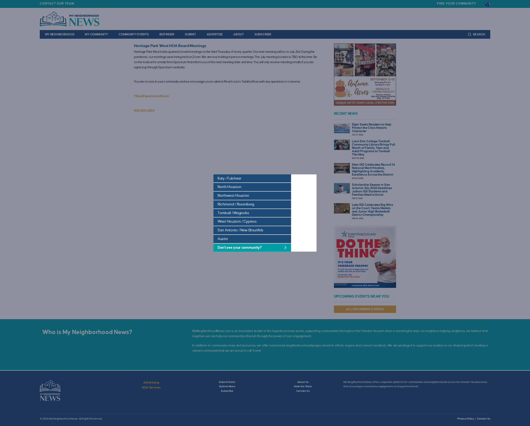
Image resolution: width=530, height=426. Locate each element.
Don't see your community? (240, 248)
